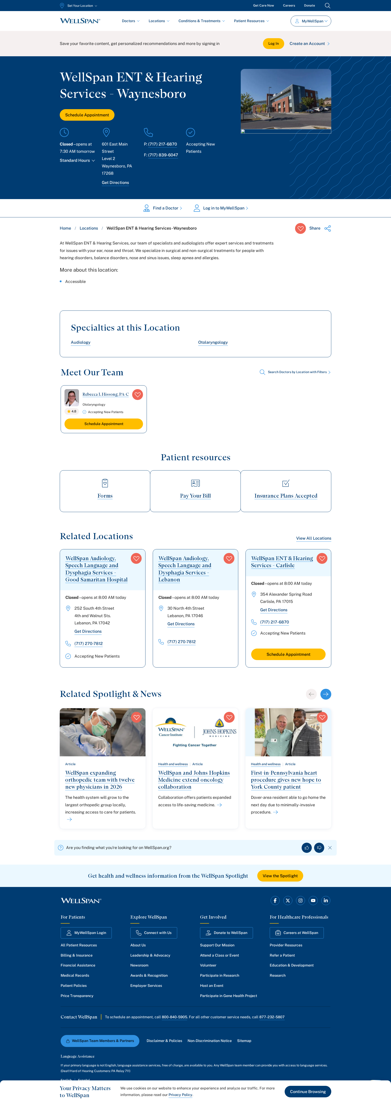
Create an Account (307, 43)
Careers (289, 5)
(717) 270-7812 (88, 643)
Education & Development (292, 965)
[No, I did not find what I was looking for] (319, 848)
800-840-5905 (174, 1017)
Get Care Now (263, 5)
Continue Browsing (308, 1091)
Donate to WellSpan (230, 933)
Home (65, 228)
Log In (273, 43)
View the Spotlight (280, 875)
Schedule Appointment (87, 115)
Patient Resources (249, 21)
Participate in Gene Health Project (228, 996)
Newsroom (139, 965)
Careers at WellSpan (301, 933)
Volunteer (208, 965)
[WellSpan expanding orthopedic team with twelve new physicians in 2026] (68, 819)
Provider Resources (286, 945)
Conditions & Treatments (199, 21)
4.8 (74, 411)
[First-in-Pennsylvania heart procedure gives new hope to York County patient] (274, 812)
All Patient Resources (79, 945)
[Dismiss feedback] (330, 848)
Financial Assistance (78, 965)
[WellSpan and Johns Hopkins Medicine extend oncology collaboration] (218, 804)
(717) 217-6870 (162, 144)
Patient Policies (74, 985)
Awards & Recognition (149, 975)
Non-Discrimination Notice (210, 1041)
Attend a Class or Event (219, 955)
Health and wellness (173, 764)
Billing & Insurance (77, 955)
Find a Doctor (165, 208)
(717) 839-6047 (163, 155)
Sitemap (244, 1041)
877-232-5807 (272, 1017)
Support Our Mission (217, 945)
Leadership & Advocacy (150, 955)
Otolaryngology (213, 342)
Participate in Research (219, 975)
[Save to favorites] (300, 228)
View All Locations (313, 538)
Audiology (81, 342)
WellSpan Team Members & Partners (103, 1041)
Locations (157, 21)
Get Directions (115, 182)
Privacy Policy (180, 1095)
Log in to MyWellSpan (223, 208)
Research (278, 975)
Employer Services (146, 985)
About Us (138, 945)
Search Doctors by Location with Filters (297, 372)
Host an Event (211, 985)
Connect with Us (158, 933)
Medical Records (75, 975)
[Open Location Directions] (286, 144)
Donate (309, 5)
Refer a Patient (282, 955)
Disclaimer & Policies (164, 1041)
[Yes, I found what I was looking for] (307, 848)
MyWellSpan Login (90, 933)
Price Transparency (77, 996)
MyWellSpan (312, 21)
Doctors (128, 21)
